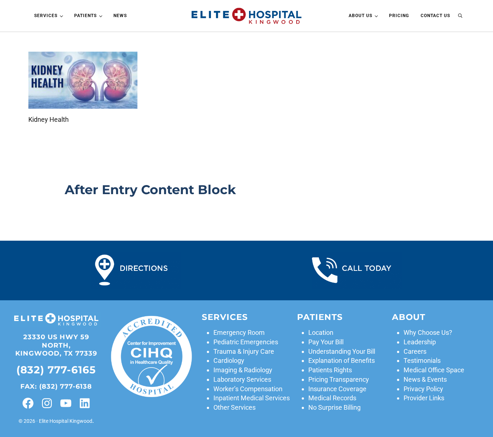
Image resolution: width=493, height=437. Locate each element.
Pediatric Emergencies (245, 342)
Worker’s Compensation (247, 389)
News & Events (425, 379)
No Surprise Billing (334, 407)
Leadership (420, 342)
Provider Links (424, 398)
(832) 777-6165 (56, 370)
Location (320, 332)
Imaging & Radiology (242, 370)
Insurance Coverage (337, 389)
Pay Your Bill (326, 342)
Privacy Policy (423, 389)
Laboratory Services (242, 379)
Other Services (234, 407)
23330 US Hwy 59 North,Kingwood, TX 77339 (56, 345)
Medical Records (332, 398)
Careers (415, 351)
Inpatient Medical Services (251, 398)
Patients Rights (330, 370)
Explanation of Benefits (341, 360)
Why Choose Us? (428, 332)
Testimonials (422, 360)
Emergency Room (239, 332)
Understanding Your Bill (341, 351)
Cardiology (228, 360)
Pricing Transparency (338, 379)
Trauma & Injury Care (243, 351)
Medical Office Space (434, 370)
